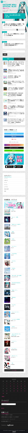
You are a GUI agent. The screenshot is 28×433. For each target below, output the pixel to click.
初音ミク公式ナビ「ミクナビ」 (14, 152)
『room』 (13, 209)
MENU (4, 1)
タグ (19, 58)
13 (21, 386)
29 (3, 393)
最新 (8, 58)
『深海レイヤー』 (14, 290)
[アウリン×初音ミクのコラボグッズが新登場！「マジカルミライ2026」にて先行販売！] (5, 82)
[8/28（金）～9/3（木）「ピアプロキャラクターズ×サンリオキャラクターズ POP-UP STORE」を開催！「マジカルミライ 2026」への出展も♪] (5, 63)
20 (21, 388)
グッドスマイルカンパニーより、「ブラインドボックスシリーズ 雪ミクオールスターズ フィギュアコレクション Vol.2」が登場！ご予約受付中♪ (16, 120)
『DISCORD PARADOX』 (16, 282)
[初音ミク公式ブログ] (9, 6)
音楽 (3, 22)
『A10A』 (13, 239)
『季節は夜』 (13, 297)
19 (17, 388)
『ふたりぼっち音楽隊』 (15, 319)
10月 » (3, 396)
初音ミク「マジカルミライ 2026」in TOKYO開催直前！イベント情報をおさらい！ (16, 100)
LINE (14, 150)
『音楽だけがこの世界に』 (16, 224)
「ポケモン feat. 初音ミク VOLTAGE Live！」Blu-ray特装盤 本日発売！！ (16, 88)
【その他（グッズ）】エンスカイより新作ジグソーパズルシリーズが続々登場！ (16, 113)
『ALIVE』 (13, 326)
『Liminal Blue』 (14, 253)
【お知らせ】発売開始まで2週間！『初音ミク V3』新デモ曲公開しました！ (14, 24)
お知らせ (4, 41)
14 (24, 386)
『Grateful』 (13, 268)
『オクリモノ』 (14, 246)
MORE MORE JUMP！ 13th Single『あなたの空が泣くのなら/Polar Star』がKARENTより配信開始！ (15, 94)
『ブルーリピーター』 (15, 312)
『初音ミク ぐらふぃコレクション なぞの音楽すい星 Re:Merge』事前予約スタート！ (16, 70)
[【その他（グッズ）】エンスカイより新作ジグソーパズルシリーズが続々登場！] (5, 113)
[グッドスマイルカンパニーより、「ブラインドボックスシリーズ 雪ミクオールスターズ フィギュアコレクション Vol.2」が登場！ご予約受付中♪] (5, 120)
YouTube (14, 139)
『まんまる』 (13, 304)
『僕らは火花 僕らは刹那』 (16, 275)
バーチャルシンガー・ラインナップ (8, 419)
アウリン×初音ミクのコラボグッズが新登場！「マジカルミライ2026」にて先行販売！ (16, 82)
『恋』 (12, 363)
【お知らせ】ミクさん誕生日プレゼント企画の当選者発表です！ (14, 44)
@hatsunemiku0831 (14, 147)
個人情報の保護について (6, 421)
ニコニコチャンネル (14, 142)
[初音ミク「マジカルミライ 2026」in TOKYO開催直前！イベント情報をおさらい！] (5, 100)
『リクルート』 (14, 341)
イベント (4, 31)
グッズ (5, 182)
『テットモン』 (14, 348)
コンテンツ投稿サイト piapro (6, 414)
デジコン (6, 184)
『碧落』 (13, 231)
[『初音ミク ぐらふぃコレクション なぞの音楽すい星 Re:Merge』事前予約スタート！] (5, 70)
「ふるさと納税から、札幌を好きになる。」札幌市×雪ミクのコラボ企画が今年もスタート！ (16, 107)
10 (10, 386)
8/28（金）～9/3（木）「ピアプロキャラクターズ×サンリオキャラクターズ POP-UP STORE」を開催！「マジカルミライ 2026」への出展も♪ (16, 63)
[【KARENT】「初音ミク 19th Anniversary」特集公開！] (5, 77)
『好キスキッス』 (14, 355)
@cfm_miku (14, 133)
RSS (3, 408)
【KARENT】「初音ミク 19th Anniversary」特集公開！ (14, 76)
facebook (14, 136)
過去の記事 (6, 189)
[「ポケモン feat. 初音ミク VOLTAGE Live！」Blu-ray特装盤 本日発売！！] (5, 88)
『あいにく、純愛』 (15, 217)
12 (17, 386)
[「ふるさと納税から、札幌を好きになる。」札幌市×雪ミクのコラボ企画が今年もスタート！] (5, 107)
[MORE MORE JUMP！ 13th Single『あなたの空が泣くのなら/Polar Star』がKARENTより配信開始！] (5, 94)
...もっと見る (13, 370)
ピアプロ (6, 186)
